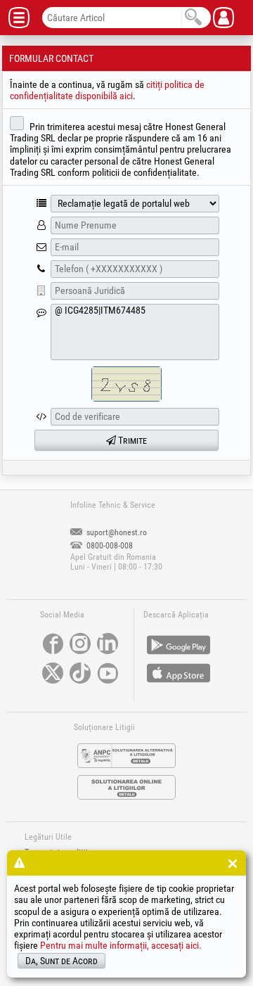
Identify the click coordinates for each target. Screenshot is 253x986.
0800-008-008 (108, 546)
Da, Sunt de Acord (61, 960)
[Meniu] (24, 17)
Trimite (131, 440)
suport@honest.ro (115, 532)
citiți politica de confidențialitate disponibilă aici (107, 90)
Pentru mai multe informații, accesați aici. (121, 945)
